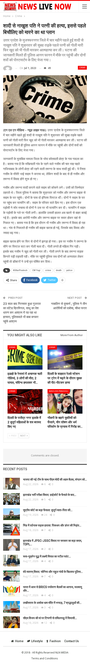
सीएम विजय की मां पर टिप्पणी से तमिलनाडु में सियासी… (50, 618)
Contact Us (71, 641)
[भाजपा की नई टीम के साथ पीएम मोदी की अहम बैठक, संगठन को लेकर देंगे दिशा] (11, 484)
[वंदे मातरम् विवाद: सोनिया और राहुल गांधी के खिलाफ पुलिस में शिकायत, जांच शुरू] (11, 576)
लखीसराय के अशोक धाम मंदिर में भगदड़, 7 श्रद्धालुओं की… (52, 602)
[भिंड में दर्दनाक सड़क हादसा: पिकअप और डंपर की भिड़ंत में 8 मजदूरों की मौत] (11, 529)
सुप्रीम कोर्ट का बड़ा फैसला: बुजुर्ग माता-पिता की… (47, 510)
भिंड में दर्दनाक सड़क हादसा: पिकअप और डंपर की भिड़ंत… (52, 525)
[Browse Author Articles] (7, 68)
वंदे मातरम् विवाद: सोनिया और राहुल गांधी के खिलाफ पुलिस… (53, 571)
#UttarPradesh (20, 270)
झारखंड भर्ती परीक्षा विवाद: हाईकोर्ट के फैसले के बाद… (49, 494)
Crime (82, 67)
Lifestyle (37, 641)
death (59, 270)
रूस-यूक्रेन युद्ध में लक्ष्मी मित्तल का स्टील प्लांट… (47, 556)
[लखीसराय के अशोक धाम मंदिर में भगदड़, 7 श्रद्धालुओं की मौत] (11, 607)
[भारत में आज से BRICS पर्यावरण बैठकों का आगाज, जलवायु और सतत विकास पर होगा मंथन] (11, 591)
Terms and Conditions (44, 658)
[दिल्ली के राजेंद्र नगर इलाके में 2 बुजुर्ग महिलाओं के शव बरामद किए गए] (25, 401)
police (69, 270)
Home (19, 641)
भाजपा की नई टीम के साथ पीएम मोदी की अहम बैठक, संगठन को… (55, 479)
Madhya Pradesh (58, 391)
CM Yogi (36, 270)
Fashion (55, 641)
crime (48, 270)
